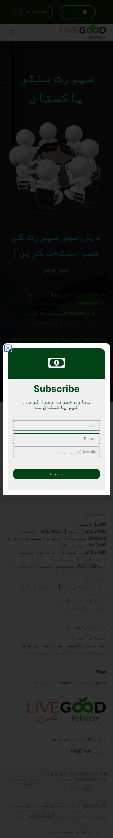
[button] (8, 348)
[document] (56, 419)
